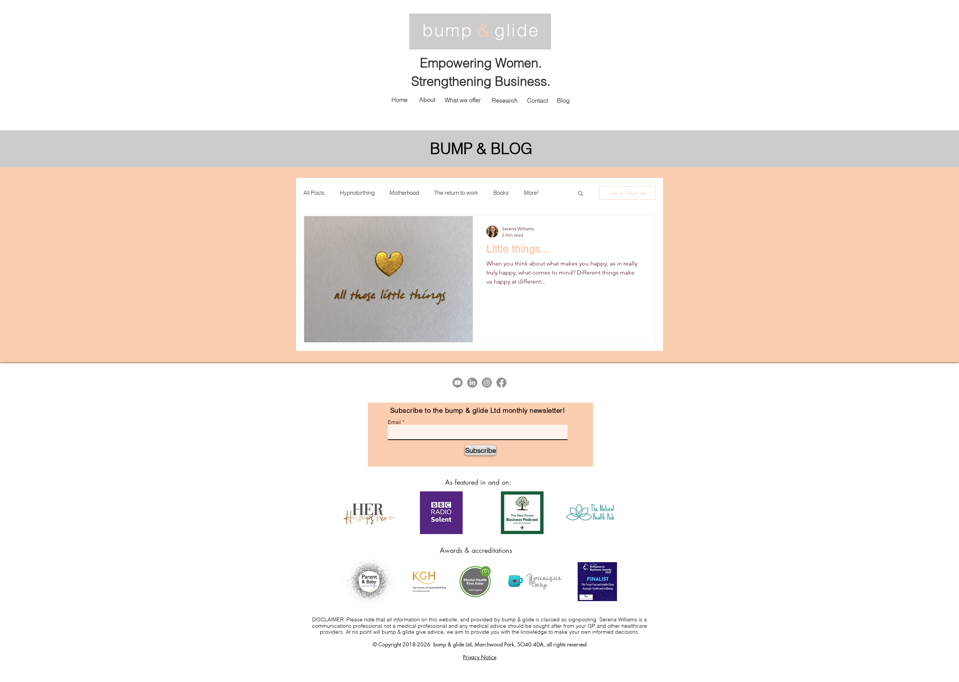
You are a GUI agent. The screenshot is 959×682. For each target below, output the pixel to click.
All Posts (314, 193)
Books (501, 193)
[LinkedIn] (472, 383)
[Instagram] (487, 383)
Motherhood (404, 193)
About (427, 99)
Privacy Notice (479, 657)
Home (399, 99)
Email (394, 422)
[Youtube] (458, 383)
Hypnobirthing (357, 193)
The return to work (456, 193)
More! (531, 193)
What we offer (463, 100)
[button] (580, 194)
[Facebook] (501, 383)
